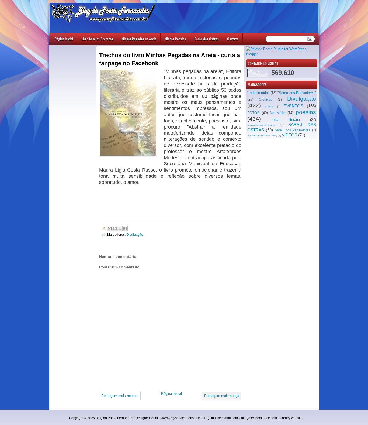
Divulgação (301, 98)
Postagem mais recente (119, 396)
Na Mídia (277, 113)
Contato (232, 39)
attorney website (291, 418)
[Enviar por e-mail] (109, 228)
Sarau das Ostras (206, 39)
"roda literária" (258, 93)
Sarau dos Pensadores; (262, 135)
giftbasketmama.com (223, 418)
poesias (306, 112)
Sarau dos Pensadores (292, 130)
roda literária (286, 120)
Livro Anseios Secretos (97, 39)
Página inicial (64, 39)
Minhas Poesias (175, 39)
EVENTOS (293, 106)
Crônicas (265, 99)
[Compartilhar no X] (120, 228)
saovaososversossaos (261, 125)
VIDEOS (289, 135)
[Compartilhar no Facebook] (125, 228)
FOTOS (253, 113)
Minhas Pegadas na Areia (138, 39)
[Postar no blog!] (114, 228)
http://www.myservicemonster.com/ (180, 418)
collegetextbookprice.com (258, 418)
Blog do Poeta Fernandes (114, 418)
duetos (269, 106)
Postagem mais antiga (221, 396)
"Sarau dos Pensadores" (296, 93)
